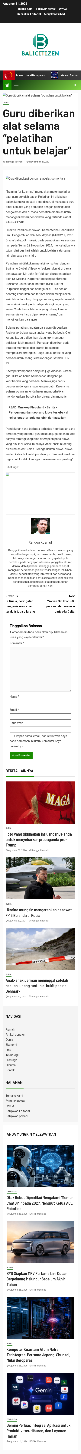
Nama (14, 696)
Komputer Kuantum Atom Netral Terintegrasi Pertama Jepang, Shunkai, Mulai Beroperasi (38, 1355)
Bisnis (10, 1268)
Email (14, 710)
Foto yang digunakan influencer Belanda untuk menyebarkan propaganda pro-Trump (39, 839)
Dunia (6, 103)
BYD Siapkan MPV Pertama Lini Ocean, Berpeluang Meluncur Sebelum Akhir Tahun (37, 1279)
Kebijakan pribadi (55, 14)
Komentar (17, 643)
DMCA (63, 8)
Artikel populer (15, 1034)
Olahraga (11, 1060)
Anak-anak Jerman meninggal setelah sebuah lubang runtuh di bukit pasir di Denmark (37, 986)
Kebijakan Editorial (29, 14)
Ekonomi (11, 1044)
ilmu (8, 1050)
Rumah (10, 1029)
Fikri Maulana (39, 1214)
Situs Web (16, 723)
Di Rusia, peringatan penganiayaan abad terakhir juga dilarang (20, 603)
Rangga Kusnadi (15, 161)
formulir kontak (46, 8)
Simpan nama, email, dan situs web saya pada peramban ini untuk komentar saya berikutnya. (38, 741)
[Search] (75, 85)
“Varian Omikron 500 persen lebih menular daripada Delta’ (60, 603)
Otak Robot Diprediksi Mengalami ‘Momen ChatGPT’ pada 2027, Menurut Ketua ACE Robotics (40, 1203)
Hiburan (11, 1065)
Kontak (10, 1070)
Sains (9, 1343)
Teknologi (12, 1055)
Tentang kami (24, 8)
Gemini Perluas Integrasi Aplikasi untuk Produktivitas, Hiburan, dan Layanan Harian (38, 1431)
